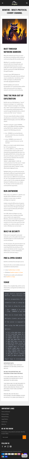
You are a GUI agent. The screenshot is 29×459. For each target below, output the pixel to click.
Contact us (4, 421)
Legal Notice (4, 419)
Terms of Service (5, 411)
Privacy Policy (5, 414)
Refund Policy (5, 416)
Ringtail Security (8, 451)
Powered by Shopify (17, 451)
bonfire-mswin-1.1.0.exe (16, 272)
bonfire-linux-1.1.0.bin (14, 270)
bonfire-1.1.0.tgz (11, 276)
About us (3, 424)
